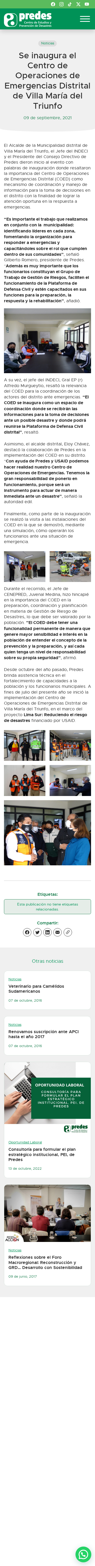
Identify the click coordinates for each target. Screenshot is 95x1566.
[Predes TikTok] (70, 4)
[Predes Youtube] (87, 4)
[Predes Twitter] (78, 4)
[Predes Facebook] (53, 4)
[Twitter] (37, 932)
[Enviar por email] (57, 932)
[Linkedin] (47, 932)
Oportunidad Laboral (25, 1142)
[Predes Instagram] (61, 4)
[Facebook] (27, 932)
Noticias (47, 43)
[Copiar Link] (68, 932)
